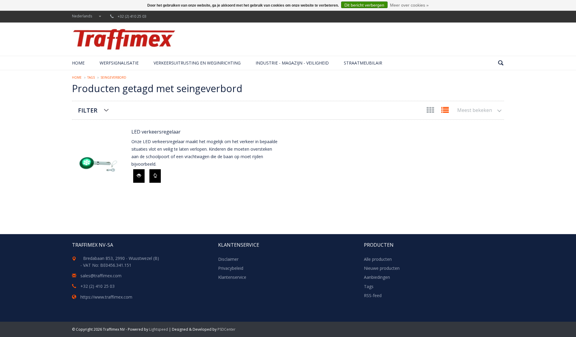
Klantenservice (232, 277)
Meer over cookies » (409, 5)
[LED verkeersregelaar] (98, 165)
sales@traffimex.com (101, 275)
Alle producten (378, 259)
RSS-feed (373, 295)
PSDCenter (227, 329)
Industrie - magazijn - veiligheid (292, 63)
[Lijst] (445, 111)
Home (78, 63)
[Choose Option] (155, 176)
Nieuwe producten (382, 268)
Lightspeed (158, 329)
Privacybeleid (230, 268)
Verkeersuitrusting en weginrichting (197, 63)
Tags (91, 77)
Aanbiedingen (377, 277)
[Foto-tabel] (431, 111)
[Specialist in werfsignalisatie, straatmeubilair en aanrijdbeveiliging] (124, 39)
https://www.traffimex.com (106, 297)
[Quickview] (139, 176)
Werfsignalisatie (119, 63)
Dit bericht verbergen (364, 5)
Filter (88, 110)
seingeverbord (113, 77)
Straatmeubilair (363, 63)
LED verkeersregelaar (156, 132)
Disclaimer (228, 259)
